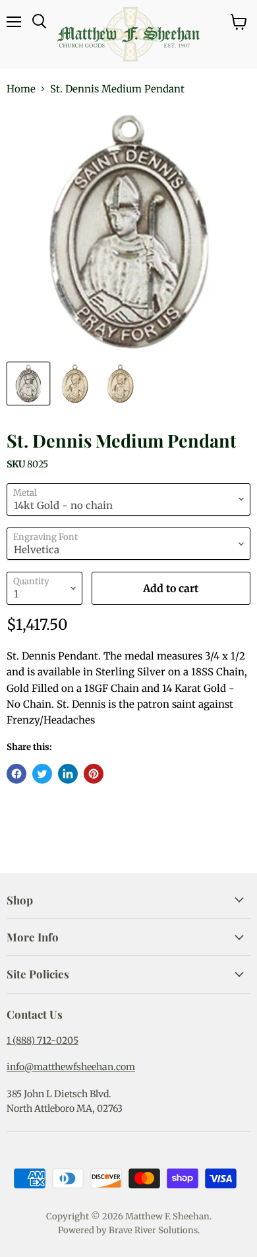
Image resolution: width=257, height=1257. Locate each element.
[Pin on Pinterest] (93, 774)
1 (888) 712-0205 (42, 1040)
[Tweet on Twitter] (42, 774)
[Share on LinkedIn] (68, 774)
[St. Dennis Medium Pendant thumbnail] (28, 383)
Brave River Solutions (153, 1230)
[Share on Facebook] (16, 774)
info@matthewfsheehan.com (71, 1067)
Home (21, 88)
